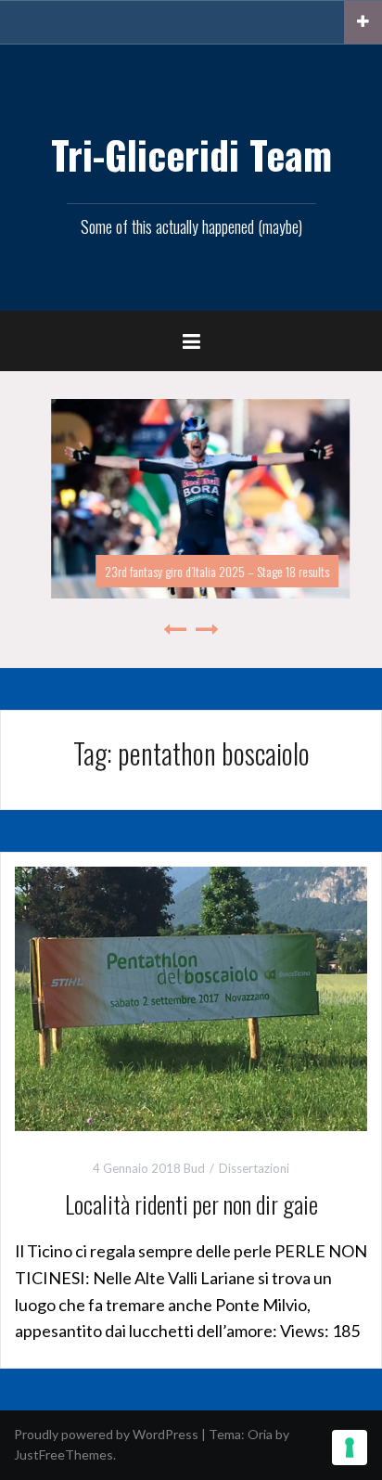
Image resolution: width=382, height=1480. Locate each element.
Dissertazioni (254, 1168)
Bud (194, 1168)
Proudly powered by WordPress (106, 1434)
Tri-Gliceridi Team (191, 154)
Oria (260, 1434)
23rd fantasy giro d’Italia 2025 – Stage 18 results (208, 571)
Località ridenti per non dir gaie (191, 1204)
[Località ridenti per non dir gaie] (191, 997)
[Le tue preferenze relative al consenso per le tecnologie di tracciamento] (349, 1447)
